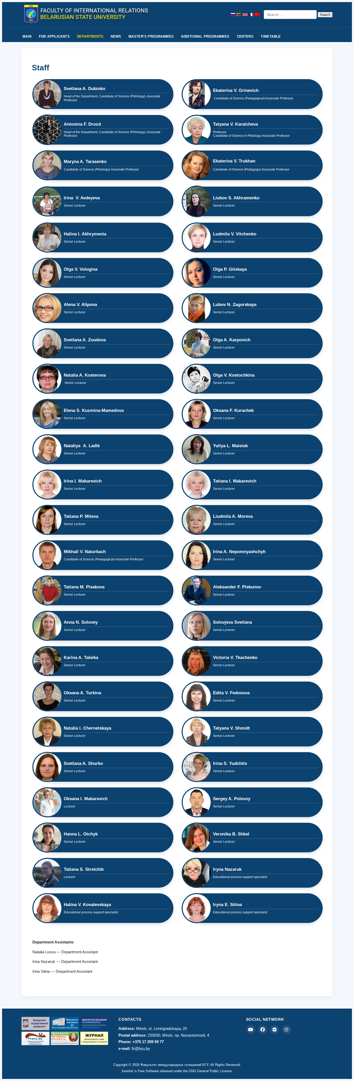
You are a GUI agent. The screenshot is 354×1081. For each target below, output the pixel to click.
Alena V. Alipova (81, 304)
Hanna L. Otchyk (81, 834)
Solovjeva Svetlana (232, 622)
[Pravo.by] (35, 1038)
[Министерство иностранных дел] (65, 1023)
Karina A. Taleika (81, 657)
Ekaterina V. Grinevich (236, 90)
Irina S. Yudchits (230, 763)
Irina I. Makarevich (83, 481)
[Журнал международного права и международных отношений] (94, 1038)
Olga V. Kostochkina (233, 375)
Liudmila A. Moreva (233, 516)
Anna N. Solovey (81, 622)
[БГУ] (35, 1023)
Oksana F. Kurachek (233, 410)
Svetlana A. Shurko (83, 763)
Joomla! (127, 1071)
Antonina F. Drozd (82, 124)
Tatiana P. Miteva (81, 516)
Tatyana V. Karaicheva (235, 124)
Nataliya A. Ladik (82, 445)
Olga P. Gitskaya (230, 269)
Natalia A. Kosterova (85, 375)
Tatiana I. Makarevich (234, 481)
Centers (245, 36)
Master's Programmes (151, 36)
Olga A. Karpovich (231, 339)
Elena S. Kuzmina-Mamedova (94, 410)
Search (325, 15)
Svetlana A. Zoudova (85, 339)
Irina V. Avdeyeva (82, 197)
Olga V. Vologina (80, 269)
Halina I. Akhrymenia (85, 234)
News (116, 36)
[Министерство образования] (94, 1023)
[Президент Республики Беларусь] (65, 1038)
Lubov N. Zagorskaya (234, 304)
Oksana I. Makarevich (86, 798)
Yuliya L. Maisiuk (230, 445)
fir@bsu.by (141, 1048)
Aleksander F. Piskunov (237, 586)
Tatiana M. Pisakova (84, 586)
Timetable (271, 36)
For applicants (54, 36)
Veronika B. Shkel (231, 834)
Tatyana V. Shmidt (231, 728)
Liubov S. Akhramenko (236, 197)
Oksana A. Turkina (82, 692)
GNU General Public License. (211, 1071)
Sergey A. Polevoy (231, 798)
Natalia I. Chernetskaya (87, 728)
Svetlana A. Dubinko (84, 88)
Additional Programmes (205, 36)
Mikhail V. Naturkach (85, 551)
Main (27, 36)
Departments (90, 36)
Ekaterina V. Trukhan (234, 161)
